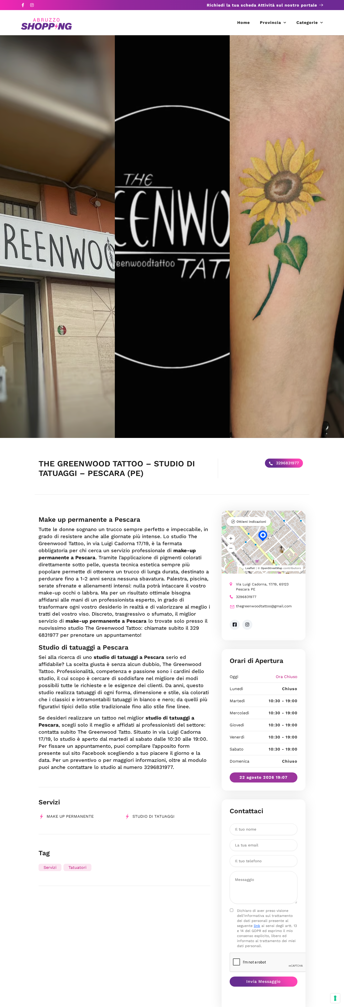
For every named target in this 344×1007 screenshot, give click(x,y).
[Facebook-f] (23, 5)
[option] (57, 236)
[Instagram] (32, 5)
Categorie (307, 22)
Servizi (50, 867)
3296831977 (287, 463)
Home (243, 22)
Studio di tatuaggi (153, 816)
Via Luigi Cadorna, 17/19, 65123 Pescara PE (262, 586)
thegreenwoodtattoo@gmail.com (264, 606)
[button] (231, 538)
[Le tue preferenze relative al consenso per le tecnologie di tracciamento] (335, 998)
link (257, 926)
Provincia (270, 22)
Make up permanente (70, 816)
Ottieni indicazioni (251, 522)
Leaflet (250, 568)
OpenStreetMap (271, 568)
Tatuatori (77, 867)
